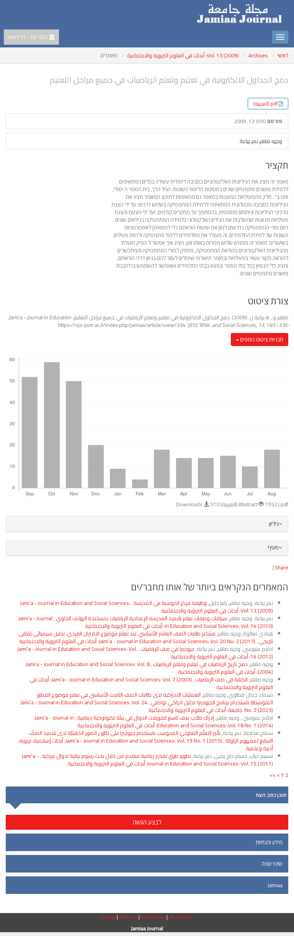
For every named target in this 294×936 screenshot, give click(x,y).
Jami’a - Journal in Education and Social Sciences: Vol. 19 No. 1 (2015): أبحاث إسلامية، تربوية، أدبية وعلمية (145, 744)
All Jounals (180, 917)
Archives (258, 55)
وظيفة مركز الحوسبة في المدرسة (169, 603)
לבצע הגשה (147, 822)
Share (281, 567)
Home (109, 917)
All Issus (128, 917)
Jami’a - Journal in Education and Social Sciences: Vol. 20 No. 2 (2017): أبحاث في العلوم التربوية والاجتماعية (137, 641)
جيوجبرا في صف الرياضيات (166, 649)
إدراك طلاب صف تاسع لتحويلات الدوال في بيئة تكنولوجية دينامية (145, 718)
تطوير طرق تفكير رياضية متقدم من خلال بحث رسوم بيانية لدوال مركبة (116, 756)
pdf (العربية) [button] (265, 103)
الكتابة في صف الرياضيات (221, 679)
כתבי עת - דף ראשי (28, 37)
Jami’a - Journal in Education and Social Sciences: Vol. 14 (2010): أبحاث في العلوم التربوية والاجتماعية (145, 622)
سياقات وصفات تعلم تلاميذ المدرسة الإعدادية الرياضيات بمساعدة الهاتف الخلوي (141, 618)
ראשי (283, 55)
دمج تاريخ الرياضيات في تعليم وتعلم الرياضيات (200, 664)
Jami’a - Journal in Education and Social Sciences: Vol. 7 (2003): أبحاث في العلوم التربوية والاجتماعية (151, 683)
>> (273, 775)
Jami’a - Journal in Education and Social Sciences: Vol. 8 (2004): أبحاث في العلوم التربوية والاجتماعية (149, 668)
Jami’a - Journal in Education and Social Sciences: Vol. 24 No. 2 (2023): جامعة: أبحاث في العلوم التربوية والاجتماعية (146, 706)
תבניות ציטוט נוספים (261, 339)
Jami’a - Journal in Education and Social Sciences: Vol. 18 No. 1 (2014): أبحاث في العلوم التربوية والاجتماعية (153, 721)
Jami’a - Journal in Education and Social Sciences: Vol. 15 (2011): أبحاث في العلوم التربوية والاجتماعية (147, 760)
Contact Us (154, 917)
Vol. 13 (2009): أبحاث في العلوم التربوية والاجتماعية (183, 55)
